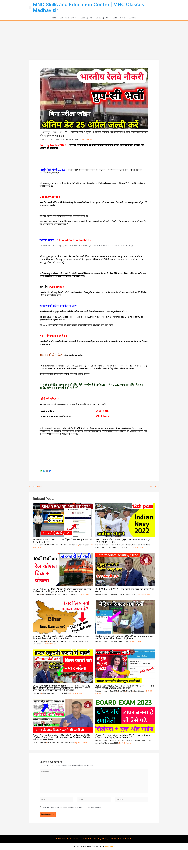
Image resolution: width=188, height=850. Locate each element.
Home (53, 17)
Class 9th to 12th (67, 17)
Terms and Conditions (121, 838)
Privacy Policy (101, 838)
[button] (75, 17)
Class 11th (59, 545)
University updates (113, 547)
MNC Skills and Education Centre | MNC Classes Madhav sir (88, 7)
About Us (133, 17)
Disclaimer (86, 838)
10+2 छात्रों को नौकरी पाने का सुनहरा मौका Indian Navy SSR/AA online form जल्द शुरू (123, 540)
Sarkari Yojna (145, 545)
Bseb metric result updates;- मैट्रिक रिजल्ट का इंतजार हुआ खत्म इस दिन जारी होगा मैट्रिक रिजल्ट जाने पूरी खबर (124, 637)
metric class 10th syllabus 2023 (106, 743)
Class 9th (75, 545)
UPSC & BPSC (126, 547)
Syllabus (113, 740)
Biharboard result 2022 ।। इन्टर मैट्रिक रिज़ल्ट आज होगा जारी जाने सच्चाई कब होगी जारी (62, 540)
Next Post (154, 486)
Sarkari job (136, 545)
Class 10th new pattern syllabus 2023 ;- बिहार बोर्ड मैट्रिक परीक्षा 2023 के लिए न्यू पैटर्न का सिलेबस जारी (123, 736)
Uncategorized (100, 547)
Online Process (119, 17)
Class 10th (51, 545)
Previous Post (35, 486)
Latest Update (86, 17)
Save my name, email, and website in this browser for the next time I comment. (73, 807)
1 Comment (37, 594)
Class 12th (67, 545)
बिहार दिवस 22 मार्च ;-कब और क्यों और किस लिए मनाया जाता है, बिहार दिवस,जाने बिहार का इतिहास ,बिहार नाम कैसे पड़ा (61, 637)
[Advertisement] (94, 37)
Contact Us (73, 838)
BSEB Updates (102, 17)
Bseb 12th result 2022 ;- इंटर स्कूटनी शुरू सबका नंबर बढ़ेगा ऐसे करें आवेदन (124, 590)
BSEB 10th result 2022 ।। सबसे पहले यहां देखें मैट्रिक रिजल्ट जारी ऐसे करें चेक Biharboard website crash (124, 686)
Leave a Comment (46, 139)
